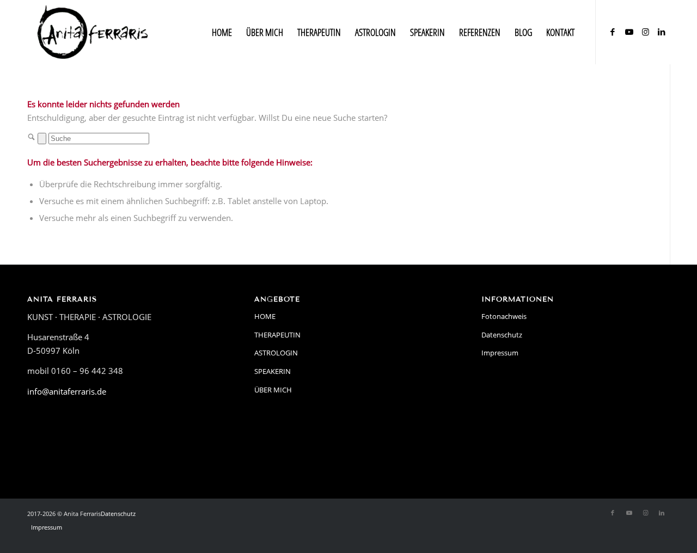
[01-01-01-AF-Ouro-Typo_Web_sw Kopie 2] (92, 32)
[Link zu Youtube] (629, 31)
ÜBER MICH (273, 390)
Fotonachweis (504, 316)
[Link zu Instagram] (645, 31)
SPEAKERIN (272, 371)
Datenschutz (501, 335)
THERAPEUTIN (277, 335)
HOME (265, 316)
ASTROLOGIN (276, 353)
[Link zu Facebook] (612, 31)
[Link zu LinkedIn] (661, 31)
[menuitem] (222, 32)
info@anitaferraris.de (66, 391)
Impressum (499, 353)
